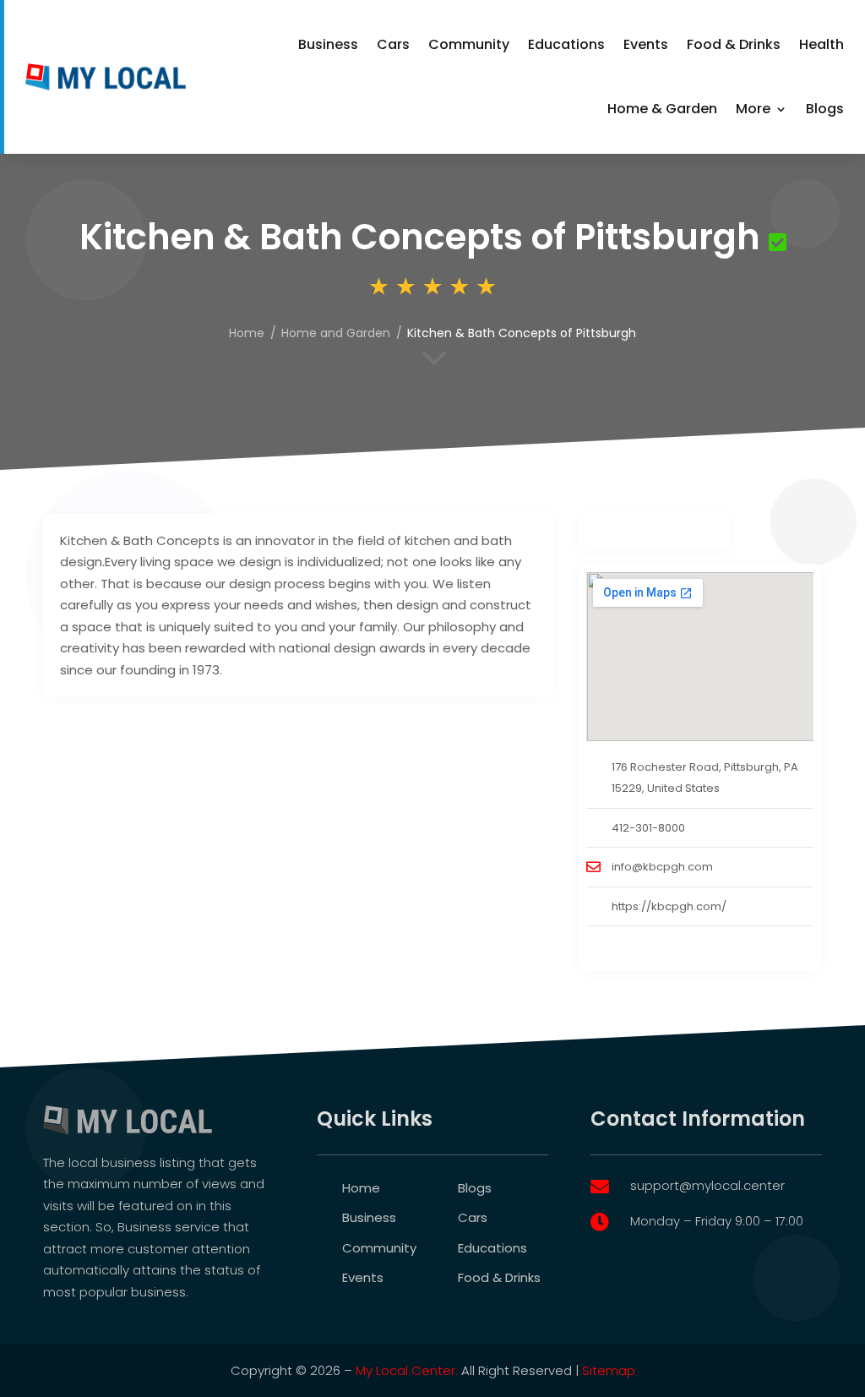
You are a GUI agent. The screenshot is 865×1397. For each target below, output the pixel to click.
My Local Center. (407, 1370)
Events (645, 44)
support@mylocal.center (707, 1185)
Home (246, 333)
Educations (566, 44)
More (753, 108)
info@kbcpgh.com (662, 867)
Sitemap (608, 1370)
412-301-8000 (648, 828)
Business (328, 44)
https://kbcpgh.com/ (669, 906)
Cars (393, 44)
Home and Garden (335, 333)
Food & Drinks (734, 44)
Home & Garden (662, 108)
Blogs (825, 108)
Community (468, 44)
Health (821, 44)
